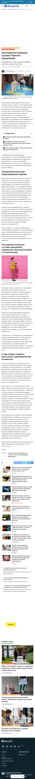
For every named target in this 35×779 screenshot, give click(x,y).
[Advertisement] (17, 28)
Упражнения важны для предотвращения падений (16, 137)
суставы (17, 454)
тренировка (24, 454)
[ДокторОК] (11, 6)
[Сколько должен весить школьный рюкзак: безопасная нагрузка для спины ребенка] (17, 685)
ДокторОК (4, 165)
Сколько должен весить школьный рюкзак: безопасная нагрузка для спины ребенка (17, 699)
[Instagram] (18, 746)
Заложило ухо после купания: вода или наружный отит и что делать (21, 508)
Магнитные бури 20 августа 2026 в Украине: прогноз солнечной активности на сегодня (22, 527)
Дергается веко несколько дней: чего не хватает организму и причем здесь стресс (22, 469)
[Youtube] (14, 746)
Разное (14, 483)
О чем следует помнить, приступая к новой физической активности (17, 148)
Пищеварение (16, 542)
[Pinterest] (10, 746)
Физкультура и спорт (8, 49)
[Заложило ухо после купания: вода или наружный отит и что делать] (6, 509)
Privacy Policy (19, 1)
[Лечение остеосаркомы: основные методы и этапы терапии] (17, 717)
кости (10, 453)
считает (24, 115)
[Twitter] (7, 746)
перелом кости (22, 453)
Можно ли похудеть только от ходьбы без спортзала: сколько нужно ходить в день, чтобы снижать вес (17, 668)
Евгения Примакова (10, 71)
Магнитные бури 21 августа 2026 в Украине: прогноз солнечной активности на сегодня (22, 488)
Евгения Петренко (7, 733)
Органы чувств (20, 473)
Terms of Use (5, 2)
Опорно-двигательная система (11, 47)
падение (15, 453)
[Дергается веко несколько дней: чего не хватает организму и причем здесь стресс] (6, 470)
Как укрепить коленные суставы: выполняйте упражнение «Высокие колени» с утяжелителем (17, 143)
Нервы (14, 473)
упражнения (11, 456)
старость (11, 454)
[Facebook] (3, 746)
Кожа (14, 522)
